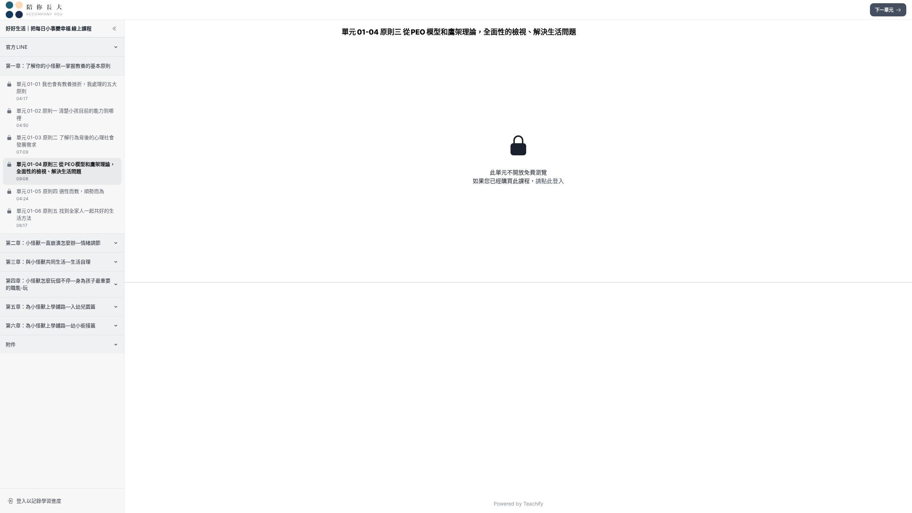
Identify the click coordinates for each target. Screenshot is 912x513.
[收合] (114, 28)
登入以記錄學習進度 (38, 501)
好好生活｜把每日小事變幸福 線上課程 (49, 28)
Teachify (533, 504)
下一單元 (884, 9)
